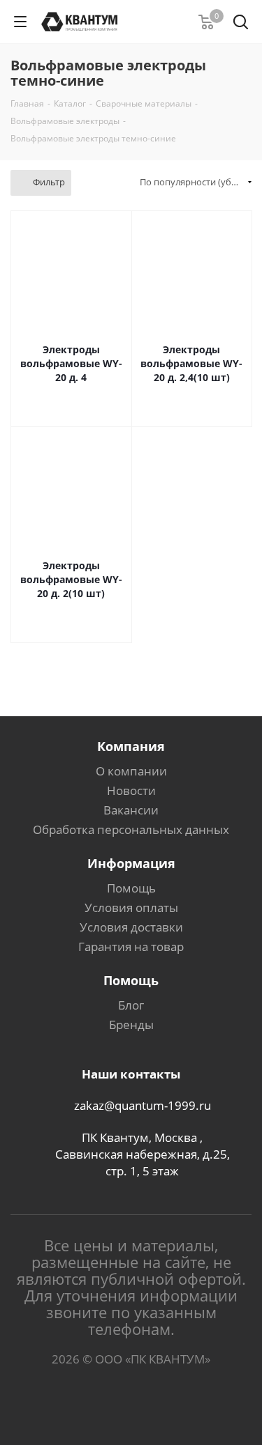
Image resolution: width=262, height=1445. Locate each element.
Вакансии (131, 810)
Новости (131, 790)
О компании (131, 771)
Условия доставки (131, 927)
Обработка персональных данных (131, 829)
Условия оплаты (131, 907)
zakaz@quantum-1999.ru (142, 1105)
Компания (131, 746)
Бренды (131, 1025)
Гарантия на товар (131, 946)
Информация (131, 863)
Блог (131, 1005)
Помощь (131, 888)
